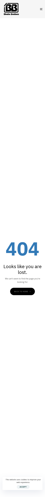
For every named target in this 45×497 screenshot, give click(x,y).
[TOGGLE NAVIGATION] (35, 9)
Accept (23, 487)
